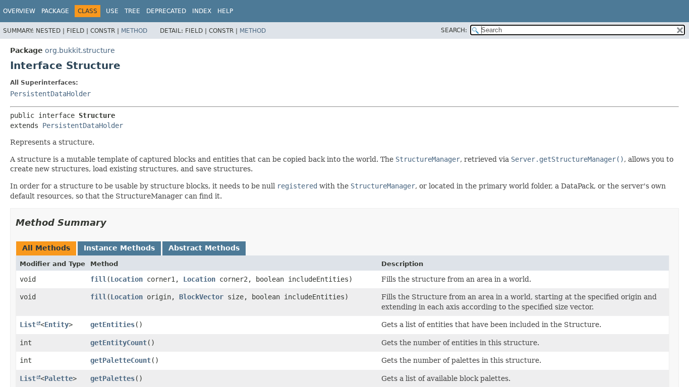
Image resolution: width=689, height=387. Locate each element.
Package (55, 11)
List (28, 324)
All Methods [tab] (46, 248)
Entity (56, 324)
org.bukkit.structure (80, 50)
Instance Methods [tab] (119, 248)
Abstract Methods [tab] (204, 248)
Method (134, 30)
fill (98, 279)
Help (225, 11)
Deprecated (166, 11)
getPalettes (112, 378)
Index (201, 11)
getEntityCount (118, 343)
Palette (58, 378)
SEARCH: (454, 30)
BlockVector (201, 297)
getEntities (112, 324)
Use (112, 11)
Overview (19, 11)
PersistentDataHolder (50, 94)
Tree (132, 11)
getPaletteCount (120, 360)
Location (126, 279)
